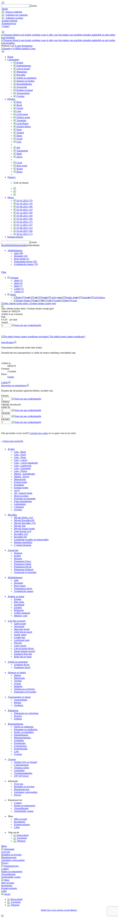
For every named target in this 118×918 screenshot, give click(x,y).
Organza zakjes (21, 767)
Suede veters (20, 634)
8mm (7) (18, 286)
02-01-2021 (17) (24, 234)
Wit (18, 147)
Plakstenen (21, 71)
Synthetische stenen (23, 591)
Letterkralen (20, 504)
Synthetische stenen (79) (26, 264)
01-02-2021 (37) (24, 222)
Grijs (18, 141)
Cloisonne (19, 507)
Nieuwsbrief (22, 835)
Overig (17, 683)
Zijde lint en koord (23, 632)
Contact (18, 803)
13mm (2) (19, 291)
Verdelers (18, 705)
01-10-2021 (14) (24, 203)
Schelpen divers (22, 664)
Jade (24, 245)
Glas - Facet (20, 454)
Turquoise (21, 120)
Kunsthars (19, 485)
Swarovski (21, 87)
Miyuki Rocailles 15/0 (25, 523)
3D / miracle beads (23, 493)
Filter (3, 272)
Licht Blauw (22, 123)
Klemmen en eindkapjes (25, 729)
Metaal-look (20, 479)
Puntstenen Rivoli (22, 566)
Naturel (20, 132)
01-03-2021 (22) (24, 209)
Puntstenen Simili (22, 564)
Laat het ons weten (39, 433)
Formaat (14, 277)
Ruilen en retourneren (24, 805)
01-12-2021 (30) (24, 212)
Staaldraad (19, 604)
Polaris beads (20, 482)
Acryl (17, 490)
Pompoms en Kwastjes (25, 692)
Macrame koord (22, 629)
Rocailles (21, 75)
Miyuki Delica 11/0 (23, 517)
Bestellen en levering (24, 786)
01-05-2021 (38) (24, 219)
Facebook (21, 838)
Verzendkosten (21, 808)
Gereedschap (20, 746)
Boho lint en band (22, 656)
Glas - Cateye (20, 460)
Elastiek (18, 607)
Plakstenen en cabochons (26, 713)
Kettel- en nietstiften (24, 732)
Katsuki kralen (21, 487)
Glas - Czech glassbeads (26, 463)
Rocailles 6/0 (20, 537)
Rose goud (21, 165)
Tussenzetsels (23, 93)
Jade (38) (18, 253)
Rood (19, 105)
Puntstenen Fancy (22, 561)
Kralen (19, 62)
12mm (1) (19, 288)
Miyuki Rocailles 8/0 (24, 520)
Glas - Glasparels (22, 468)
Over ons (18, 784)
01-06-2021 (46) (24, 206)
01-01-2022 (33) (24, 200)
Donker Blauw (23, 126)
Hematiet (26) (21, 256)
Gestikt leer (19, 637)
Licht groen (22, 114)
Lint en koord (23, 68)
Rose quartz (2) (21, 258)
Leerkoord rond (21, 640)
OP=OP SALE (21, 776)
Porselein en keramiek (24, 498)
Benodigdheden (24, 84)
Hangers (18, 553)
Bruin (19, 135)
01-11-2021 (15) (24, 225)
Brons (19, 171)
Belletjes (18, 686)
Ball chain (19, 602)
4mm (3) (18, 280)
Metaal (17, 675)
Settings (18, 718)
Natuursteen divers (23, 588)
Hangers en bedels (25, 81)
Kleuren (11, 99)
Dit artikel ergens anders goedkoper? (67, 336)
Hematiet (18, 583)
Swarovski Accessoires (25, 572)
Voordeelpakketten (23, 773)
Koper (19, 168)
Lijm (16, 751)
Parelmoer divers (22, 667)
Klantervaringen (15, 237)
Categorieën (13, 59)
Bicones (18, 558)
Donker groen (23, 117)
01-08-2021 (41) (24, 228)
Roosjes (18, 716)
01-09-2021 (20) (24, 215)
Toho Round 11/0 (22, 531)
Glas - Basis (20, 452)
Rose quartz (20, 585)
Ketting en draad (24, 90)
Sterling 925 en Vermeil (25, 762)
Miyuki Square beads (24, 528)
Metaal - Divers (21, 476)
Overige (20, 96)
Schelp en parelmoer (26, 78)
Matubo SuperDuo (23, 542)
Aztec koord (20, 645)
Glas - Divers (20, 471)
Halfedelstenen (23, 65)
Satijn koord (20, 623)
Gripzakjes (19, 770)
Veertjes (18, 681)
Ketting (17, 599)
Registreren (27, 45)
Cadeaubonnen (21, 765)
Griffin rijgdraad (22, 613)
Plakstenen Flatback (23, 569)
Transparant (22, 150)
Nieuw (10, 197)
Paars (19, 129)
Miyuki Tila (20, 526)
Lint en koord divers (24, 648)
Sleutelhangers (21, 735)
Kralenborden (21, 748)
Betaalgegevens (21, 789)
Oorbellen (19, 740)
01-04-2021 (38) (24, 231)
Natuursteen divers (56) (25, 261)
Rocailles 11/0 (21, 534)
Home (10, 56)
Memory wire (20, 615)
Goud (19, 162)
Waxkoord (19, 626)
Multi (19, 153)
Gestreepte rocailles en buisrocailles (31, 539)
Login (18, 45)
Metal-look (19, 678)
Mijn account (20, 819)
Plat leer (18, 643)
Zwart (19, 138)
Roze (19, 102)
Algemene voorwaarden (25, 792)
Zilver (19, 156)
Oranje (19, 108)
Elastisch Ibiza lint (23, 654)
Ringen (17, 702)
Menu (4, 846)
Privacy (18, 795)
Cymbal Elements (22, 545)
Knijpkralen (20, 743)
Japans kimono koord (24, 651)
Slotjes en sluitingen (23, 726)
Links (17, 827)
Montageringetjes (22, 737)
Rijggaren (19, 610)
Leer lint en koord (16, 621)
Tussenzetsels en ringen (19, 697)
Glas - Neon (20, 457)
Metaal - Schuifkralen (24, 474)
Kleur (13, 294)
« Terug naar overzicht (12, 441)
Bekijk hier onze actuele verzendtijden (59, 910)
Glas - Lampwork (22, 465)
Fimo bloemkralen (23, 501)
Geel (18, 111)
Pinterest (21, 841)
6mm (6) (18, 283)
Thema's (11, 177)
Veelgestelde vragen (23, 811)
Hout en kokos (21, 496)
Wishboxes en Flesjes (24, 689)
